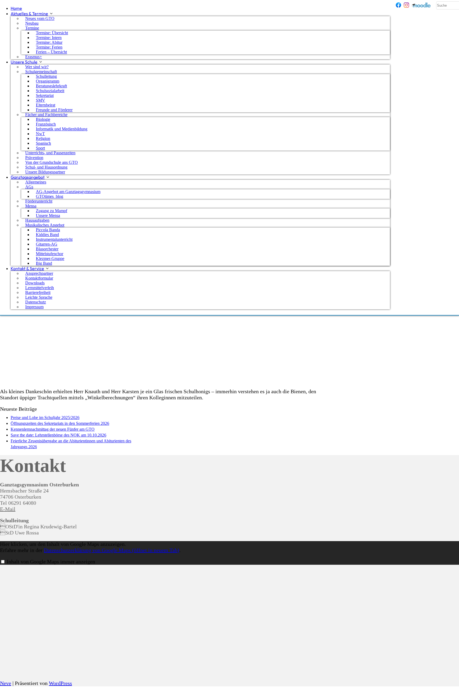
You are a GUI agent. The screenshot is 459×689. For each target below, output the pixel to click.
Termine (32, 28)
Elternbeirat (45, 105)
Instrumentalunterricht (54, 239)
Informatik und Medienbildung (61, 129)
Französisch (46, 124)
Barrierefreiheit (37, 292)
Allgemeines (35, 182)
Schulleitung (46, 76)
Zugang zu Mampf (51, 210)
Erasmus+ (33, 56)
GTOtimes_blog (49, 196)
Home (16, 8)
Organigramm (47, 81)
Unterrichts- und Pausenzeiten (50, 153)
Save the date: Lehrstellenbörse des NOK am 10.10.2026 (58, 435)
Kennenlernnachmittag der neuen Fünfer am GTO (53, 429)
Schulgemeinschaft (41, 71)
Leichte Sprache (38, 297)
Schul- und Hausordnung (46, 167)
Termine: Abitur (49, 42)
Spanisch (43, 143)
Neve (5, 683)
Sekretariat (45, 95)
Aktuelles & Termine (29, 13)
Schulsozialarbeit (50, 90)
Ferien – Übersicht (51, 52)
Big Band (44, 263)
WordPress (60, 683)
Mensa (30, 206)
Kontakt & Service (27, 268)
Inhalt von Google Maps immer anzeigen (51, 561)
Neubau (32, 23)
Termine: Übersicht (52, 33)
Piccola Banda (48, 230)
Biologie (43, 119)
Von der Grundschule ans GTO (51, 162)
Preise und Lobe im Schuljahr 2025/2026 (45, 417)
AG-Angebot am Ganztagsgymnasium (68, 191)
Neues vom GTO (39, 18)
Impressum (34, 307)
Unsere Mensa (48, 215)
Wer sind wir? (37, 67)
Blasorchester (47, 249)
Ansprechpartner (39, 273)
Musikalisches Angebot (44, 225)
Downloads (35, 283)
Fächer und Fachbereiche (46, 114)
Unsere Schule (24, 62)
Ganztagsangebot (28, 177)
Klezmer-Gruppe (50, 258)
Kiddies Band (47, 234)
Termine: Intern (49, 37)
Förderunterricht (38, 201)
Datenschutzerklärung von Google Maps (111, 550)
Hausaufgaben (37, 220)
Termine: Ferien (49, 47)
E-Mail (7, 509)
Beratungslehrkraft (51, 86)
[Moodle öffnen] (421, 5)
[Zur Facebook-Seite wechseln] (398, 5)
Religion (43, 138)
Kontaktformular (39, 278)
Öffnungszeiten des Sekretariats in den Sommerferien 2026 (60, 423)
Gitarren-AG (46, 244)
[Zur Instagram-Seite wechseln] (406, 5)
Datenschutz (35, 302)
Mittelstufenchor (49, 253)
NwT (40, 133)
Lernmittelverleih (39, 287)
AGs (29, 187)
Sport (40, 148)
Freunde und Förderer (54, 110)
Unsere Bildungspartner (45, 172)
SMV (40, 100)
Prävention (34, 157)
